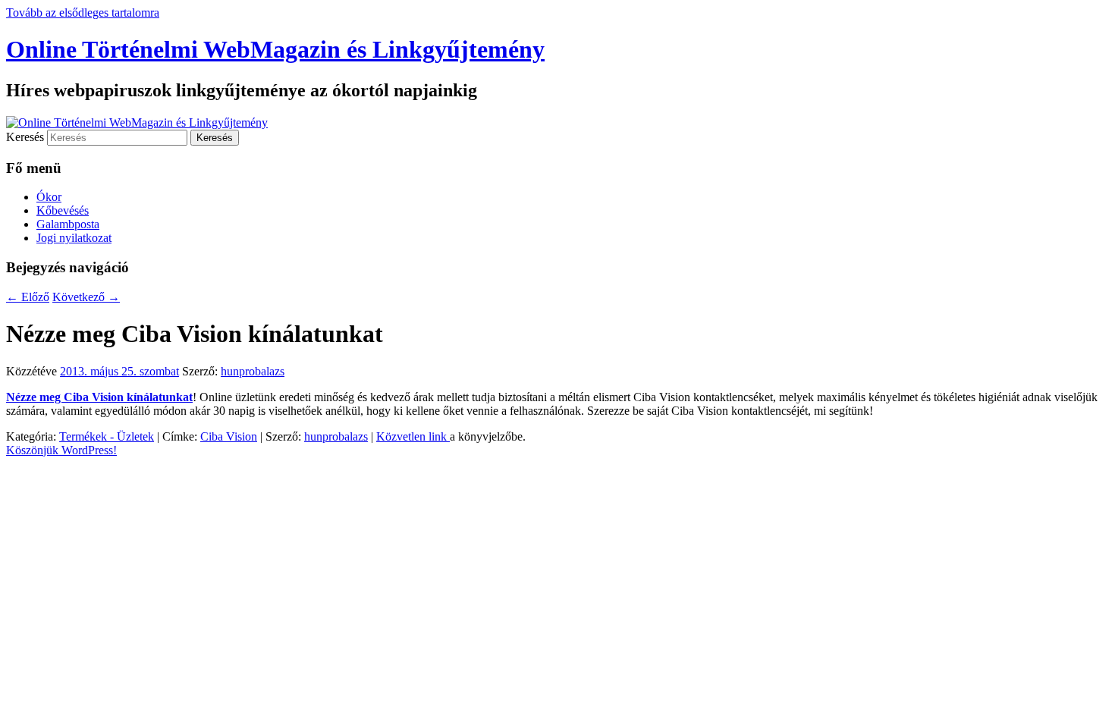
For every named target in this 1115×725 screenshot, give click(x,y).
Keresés (25, 136)
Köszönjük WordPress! (61, 450)
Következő (86, 296)
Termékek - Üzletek (106, 436)
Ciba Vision (228, 436)
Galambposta (67, 224)
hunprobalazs (252, 371)
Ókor (48, 196)
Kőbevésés (62, 210)
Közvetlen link (413, 436)
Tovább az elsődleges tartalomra (82, 12)
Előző (27, 296)
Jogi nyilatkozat (74, 237)
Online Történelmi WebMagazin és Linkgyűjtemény (275, 49)
